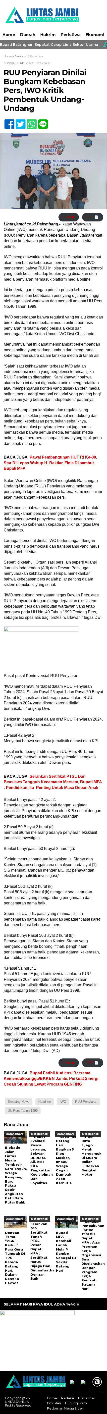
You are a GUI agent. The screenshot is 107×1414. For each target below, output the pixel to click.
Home (8, 34)
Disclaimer (86, 1398)
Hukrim (48, 34)
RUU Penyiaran (86, 1101)
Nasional (21, 56)
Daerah (27, 34)
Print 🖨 (68, 217)
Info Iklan (54, 1403)
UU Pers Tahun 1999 (23, 1110)
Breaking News (18, 1101)
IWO (63, 1101)
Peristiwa (71, 34)
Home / (9, 56)
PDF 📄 (93, 217)
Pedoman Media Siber (65, 1408)
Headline (44, 1101)
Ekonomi (95, 34)
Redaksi (67, 1398)
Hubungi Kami (76, 1403)
